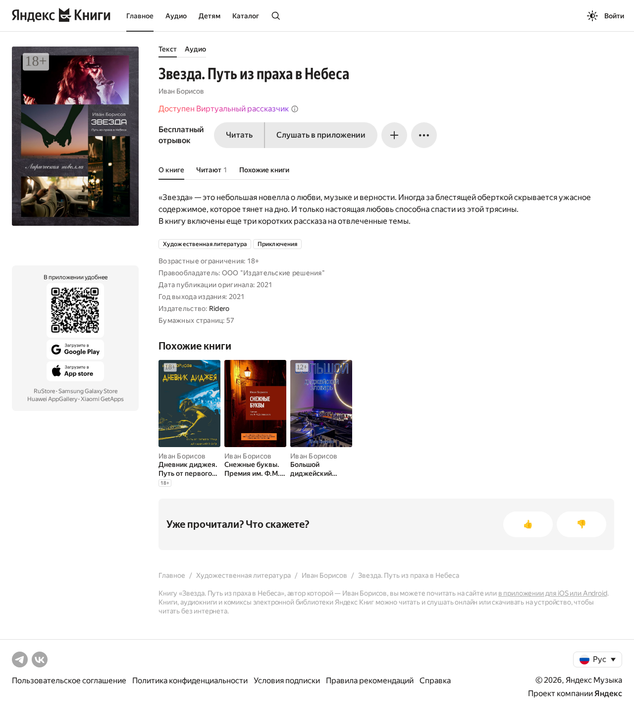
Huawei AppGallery (52, 399)
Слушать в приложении (321, 135)
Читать (239, 135)
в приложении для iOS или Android (552, 593)
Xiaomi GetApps (102, 399)
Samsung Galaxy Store (87, 391)
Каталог (245, 16)
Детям (209, 16)
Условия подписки (287, 680)
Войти (614, 16)
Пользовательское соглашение (69, 680)
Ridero (219, 308)
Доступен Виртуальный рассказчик (223, 108)
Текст (167, 49)
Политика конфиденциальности (190, 680)
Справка (435, 680)
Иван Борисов (181, 91)
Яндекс (608, 693)
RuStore (44, 391)
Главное (140, 16)
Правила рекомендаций (370, 680)
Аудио (176, 16)
